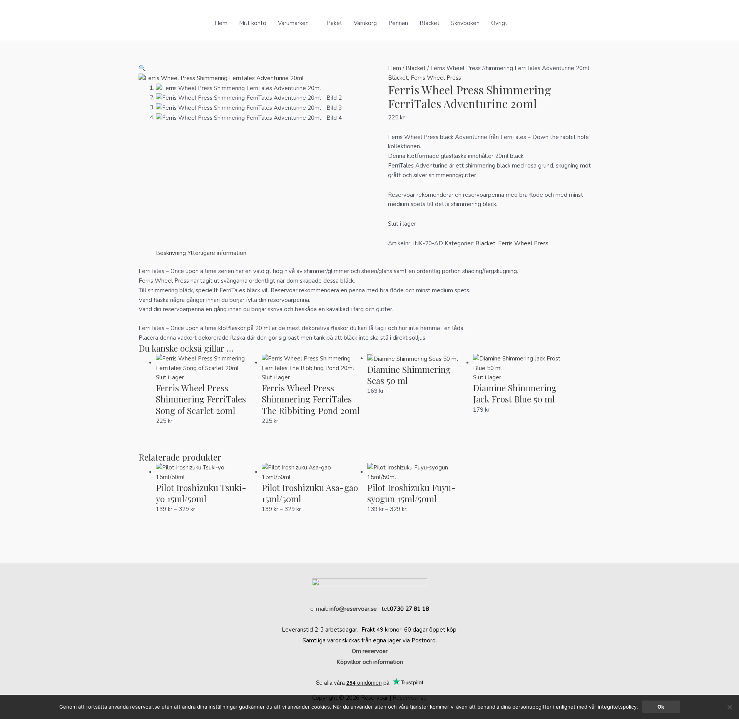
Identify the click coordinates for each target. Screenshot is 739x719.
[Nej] (729, 707)
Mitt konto (252, 23)
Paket (334, 23)
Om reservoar (370, 651)
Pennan (398, 23)
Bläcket (430, 23)
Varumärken (293, 23)
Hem (220, 23)
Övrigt (499, 23)
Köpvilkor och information (369, 662)
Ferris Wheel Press (436, 78)
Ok (660, 707)
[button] (522, 23)
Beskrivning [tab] (171, 253)
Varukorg (365, 23)
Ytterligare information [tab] (216, 253)
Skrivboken (465, 23)
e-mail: (343, 609)
